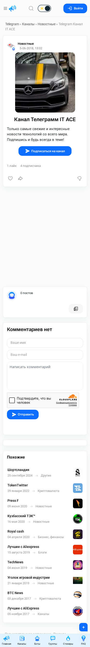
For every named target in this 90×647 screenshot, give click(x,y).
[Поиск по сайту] (31, 8)
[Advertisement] (45, 237)
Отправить (26, 414)
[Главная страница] (12, 8)
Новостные (46, 24)
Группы (52, 643)
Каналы (28, 24)
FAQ (83, 643)
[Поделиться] (20, 178)
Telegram (12, 24)
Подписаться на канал (48, 151)
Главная (6, 643)
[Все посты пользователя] (76, 309)
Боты (37, 643)
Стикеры (68, 643)
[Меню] (6, 8)
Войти (78, 8)
